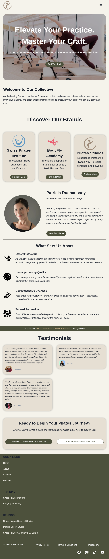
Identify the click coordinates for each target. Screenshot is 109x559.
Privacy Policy (42, 545)
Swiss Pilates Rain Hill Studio (18, 521)
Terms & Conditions (67, 545)
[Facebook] (79, 552)
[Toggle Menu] (102, 5)
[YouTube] (102, 552)
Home (6, 463)
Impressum (93, 545)
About (6, 469)
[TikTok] (94, 552)
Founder (7, 480)
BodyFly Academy (12, 503)
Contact (7, 474)
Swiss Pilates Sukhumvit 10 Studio (20, 533)
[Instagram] (86, 552)
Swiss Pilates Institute (14, 498)
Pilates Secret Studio (13, 527)
